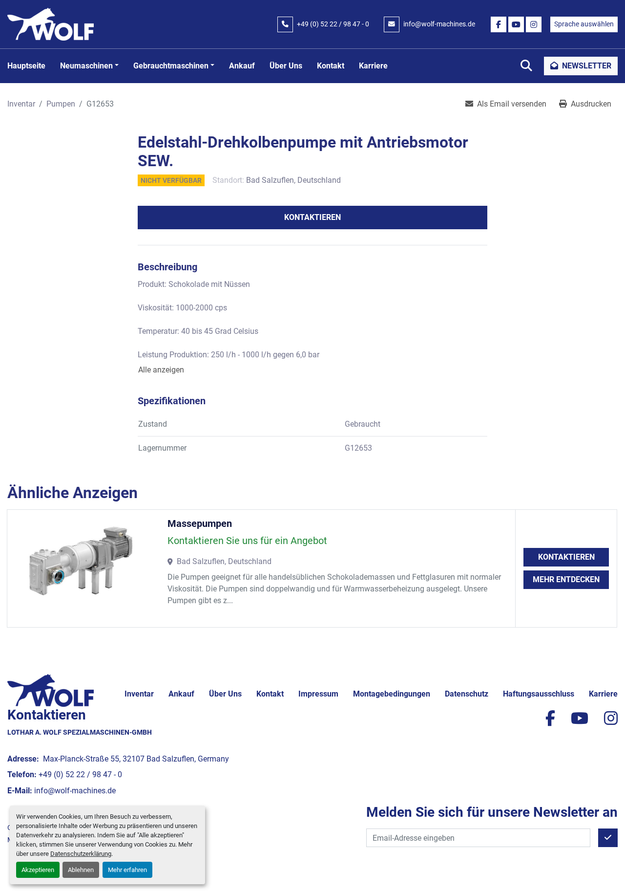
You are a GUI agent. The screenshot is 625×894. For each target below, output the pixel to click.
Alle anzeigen (161, 369)
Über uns (286, 65)
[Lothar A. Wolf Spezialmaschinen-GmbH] (50, 690)
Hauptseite (26, 65)
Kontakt (330, 65)
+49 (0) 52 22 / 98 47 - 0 (333, 24)
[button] (89, 66)
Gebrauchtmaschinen (170, 65)
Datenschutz (466, 693)
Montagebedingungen (391, 693)
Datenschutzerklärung (80, 853)
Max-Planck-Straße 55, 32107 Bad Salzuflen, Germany (135, 758)
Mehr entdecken (566, 579)
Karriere (373, 65)
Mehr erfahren (127, 869)
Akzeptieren (37, 869)
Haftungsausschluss (538, 693)
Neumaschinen (86, 65)
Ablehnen (81, 869)
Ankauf (242, 65)
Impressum (318, 693)
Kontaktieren (312, 217)
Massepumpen (199, 523)
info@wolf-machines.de (439, 24)
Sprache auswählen (584, 24)
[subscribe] (608, 838)
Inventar (139, 693)
